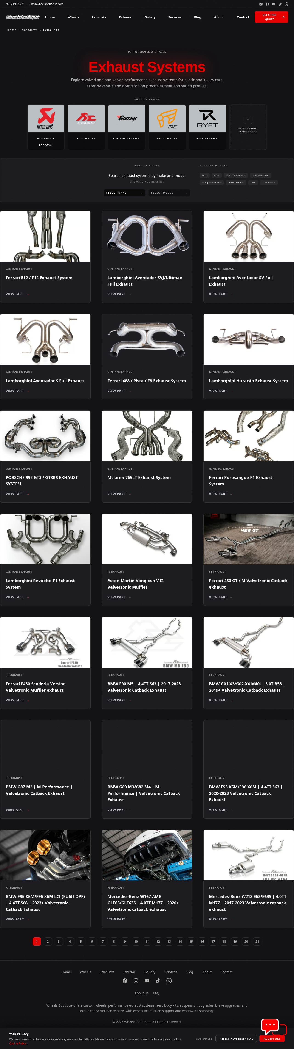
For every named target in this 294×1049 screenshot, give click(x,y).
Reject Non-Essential (236, 1038)
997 (253, 182)
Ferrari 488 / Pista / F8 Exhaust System (146, 380)
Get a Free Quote (269, 17)
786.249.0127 (14, 4)
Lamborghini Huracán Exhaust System (248, 380)
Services (174, 17)
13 (169, 941)
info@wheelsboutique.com (46, 4)
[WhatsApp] (286, 4)
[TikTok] (280, 4)
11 (147, 941)
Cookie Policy (17, 1043)
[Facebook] (267, 4)
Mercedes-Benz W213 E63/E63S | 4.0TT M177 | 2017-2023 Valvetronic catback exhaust (247, 903)
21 (257, 941)
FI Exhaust (115, 572)
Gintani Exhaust (19, 269)
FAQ (156, 993)
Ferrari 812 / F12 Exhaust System (39, 277)
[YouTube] (274, 4)
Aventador (261, 175)
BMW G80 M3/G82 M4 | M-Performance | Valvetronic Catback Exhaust (143, 793)
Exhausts (99, 17)
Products (30, 30)
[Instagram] (261, 4)
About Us (142, 993)
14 (180, 941)
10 (136, 941)
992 (216, 175)
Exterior (125, 17)
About (219, 17)
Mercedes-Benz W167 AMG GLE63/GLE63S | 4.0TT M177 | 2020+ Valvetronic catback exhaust (143, 903)
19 (235, 941)
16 (202, 941)
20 (246, 941)
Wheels (73, 17)
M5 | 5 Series (211, 182)
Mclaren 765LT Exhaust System (139, 477)
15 (191, 941)
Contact (243, 17)
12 (158, 941)
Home (50, 17)
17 (213, 941)
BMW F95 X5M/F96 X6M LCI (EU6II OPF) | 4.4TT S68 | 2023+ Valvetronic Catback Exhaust (45, 903)
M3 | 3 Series (235, 175)
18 (224, 941)
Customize (204, 1038)
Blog (197, 17)
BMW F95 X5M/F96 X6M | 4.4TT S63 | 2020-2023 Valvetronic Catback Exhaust (246, 793)
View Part (18, 294)
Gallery (149, 17)
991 (204, 175)
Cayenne (269, 182)
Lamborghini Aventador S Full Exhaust (45, 380)
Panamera (236, 182)
